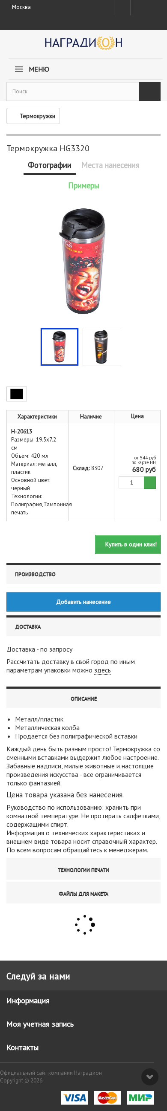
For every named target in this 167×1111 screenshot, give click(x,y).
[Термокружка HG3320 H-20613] (59, 347)
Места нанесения (110, 165)
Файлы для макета (83, 893)
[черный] (16, 394)
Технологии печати (83, 869)
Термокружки (37, 116)
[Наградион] (83, 46)
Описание (84, 698)
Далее (127, 346)
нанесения (105, 794)
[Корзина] (153, 6)
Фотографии (50, 165)
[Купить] (150, 482)
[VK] (138, 7)
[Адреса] (122, 7)
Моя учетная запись (40, 1024)
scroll (149, 1076)
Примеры (83, 185)
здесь (102, 670)
